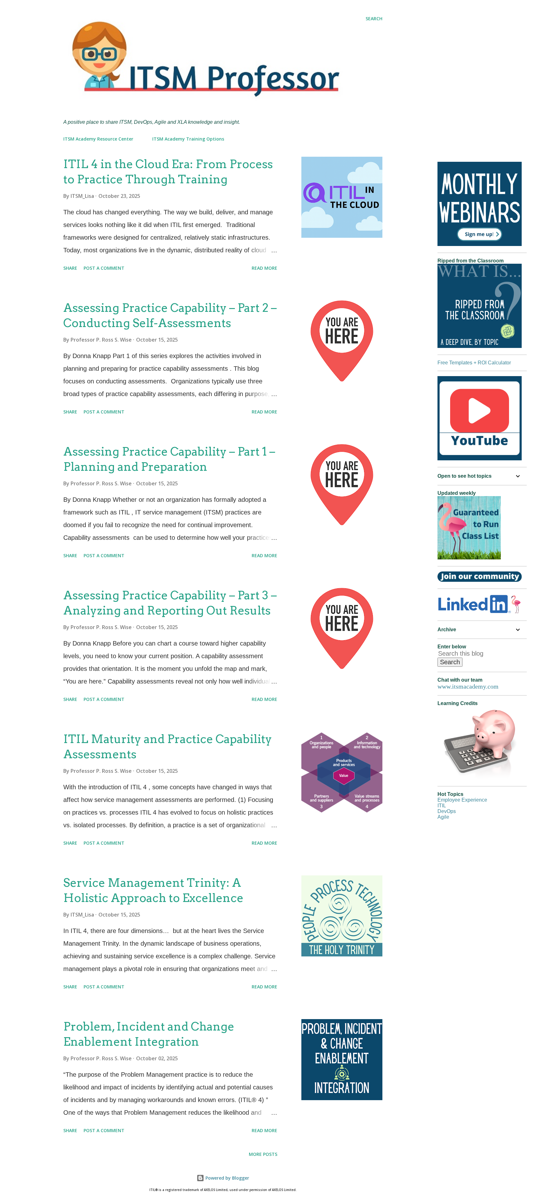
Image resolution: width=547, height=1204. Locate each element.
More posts (263, 1154)
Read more (264, 268)
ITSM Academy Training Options (188, 139)
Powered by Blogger (226, 1178)
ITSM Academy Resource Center (98, 139)
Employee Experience (462, 800)
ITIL (441, 805)
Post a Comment (104, 268)
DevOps (446, 811)
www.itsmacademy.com (468, 686)
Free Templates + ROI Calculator (474, 362)
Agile (443, 817)
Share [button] (70, 268)
